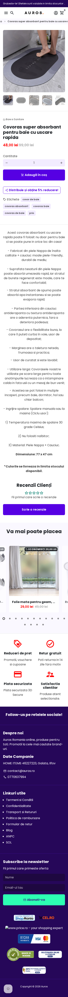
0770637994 (14, 777)
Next (61, 61)
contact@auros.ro (19, 771)
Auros (44, 986)
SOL (9, 842)
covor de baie (30, 199)
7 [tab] (40, 618)
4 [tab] (21, 618)
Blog (9, 830)
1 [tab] (3, 618)
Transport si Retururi (21, 812)
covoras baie (41, 206)
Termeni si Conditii (19, 800)
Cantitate (10, 156)
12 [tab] (24, 624)
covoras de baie (14, 213)
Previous (6, 581)
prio (31, 213)
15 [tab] (43, 624)
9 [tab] (52, 618)
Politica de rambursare (23, 818)
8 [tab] (46, 618)
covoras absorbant (16, 206)
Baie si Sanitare (13, 119)
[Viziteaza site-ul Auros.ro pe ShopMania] (24, 918)
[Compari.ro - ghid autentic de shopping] (20, 955)
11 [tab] (64, 618)
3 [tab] (15, 618)
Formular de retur (19, 824)
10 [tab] (58, 618)
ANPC (10, 836)
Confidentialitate (18, 806)
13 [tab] (30, 624)
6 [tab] (34, 618)
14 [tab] (37, 624)
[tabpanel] (34, 579)
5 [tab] (27, 618)
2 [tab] (9, 618)
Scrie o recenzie (34, 509)
